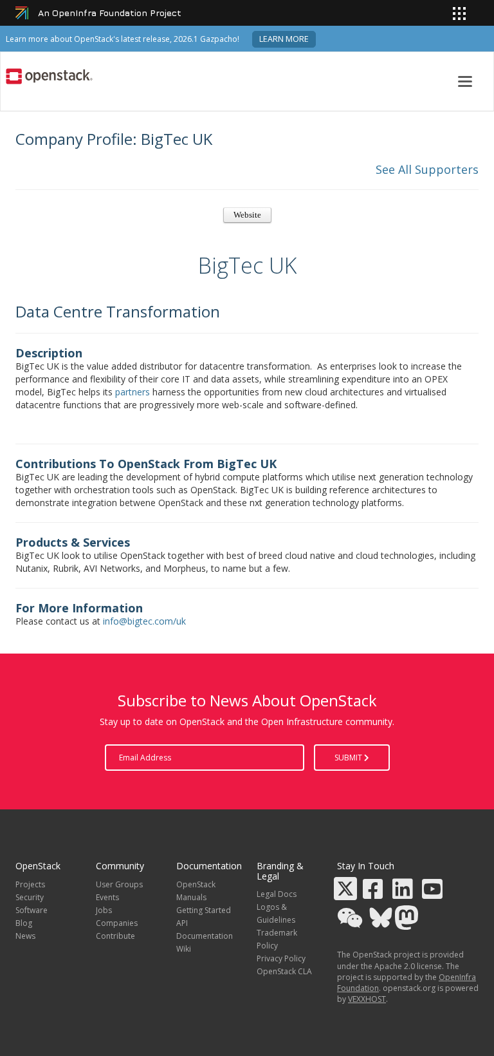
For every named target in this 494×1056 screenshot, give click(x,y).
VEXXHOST (367, 999)
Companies (117, 923)
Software (31, 910)
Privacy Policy (281, 958)
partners (132, 392)
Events (107, 897)
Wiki (183, 948)
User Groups (119, 884)
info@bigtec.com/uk (144, 621)
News (25, 935)
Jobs (104, 910)
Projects (30, 884)
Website (247, 215)
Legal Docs (277, 894)
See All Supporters (427, 169)
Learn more (284, 38)
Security (29, 897)
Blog (23, 923)
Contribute (115, 935)
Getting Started (203, 910)
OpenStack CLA (284, 971)
